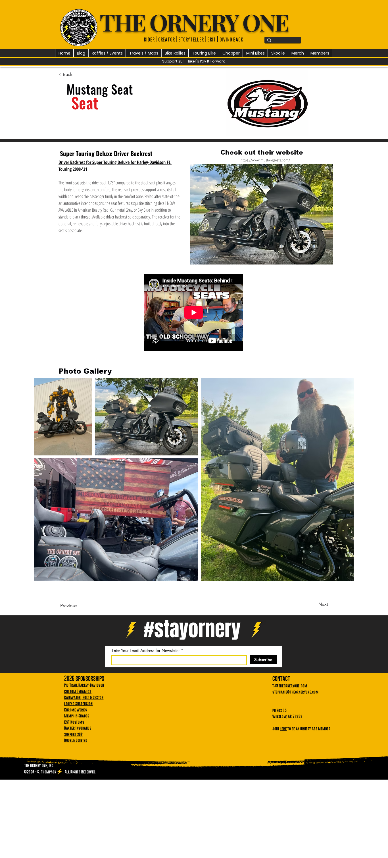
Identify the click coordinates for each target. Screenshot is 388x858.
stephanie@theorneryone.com (295, 692)
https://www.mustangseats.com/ (265, 160)
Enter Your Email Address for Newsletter (146, 651)
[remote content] (194, 313)
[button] (107, 53)
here (283, 728)
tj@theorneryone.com (289, 685)
